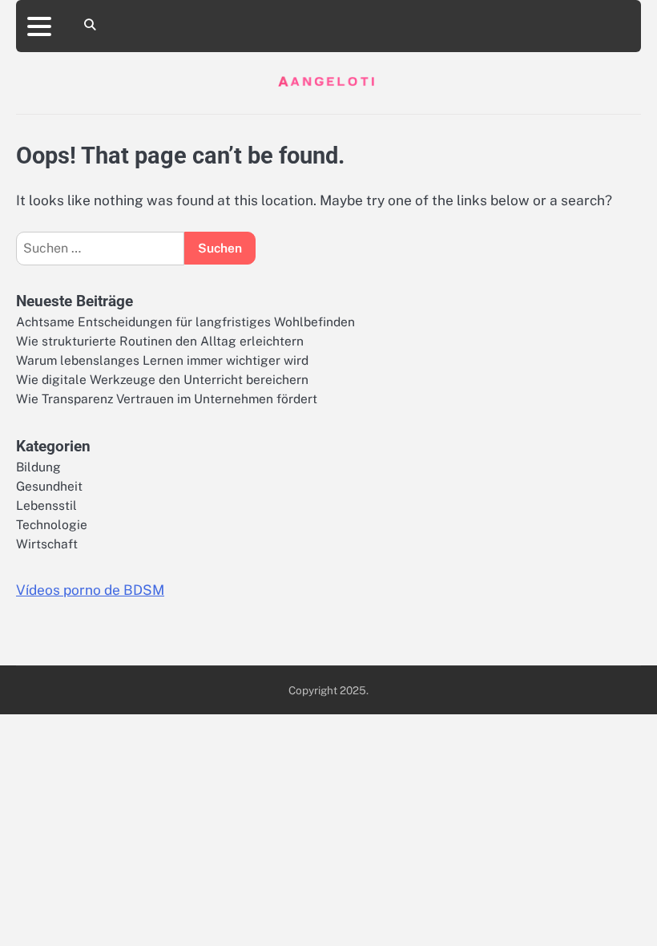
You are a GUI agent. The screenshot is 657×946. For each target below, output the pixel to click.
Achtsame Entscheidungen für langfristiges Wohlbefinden (185, 321)
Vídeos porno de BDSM (90, 590)
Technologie (51, 524)
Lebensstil (46, 505)
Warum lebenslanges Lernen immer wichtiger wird (162, 360)
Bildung (38, 466)
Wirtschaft (47, 543)
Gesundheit (49, 486)
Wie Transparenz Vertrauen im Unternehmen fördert (166, 398)
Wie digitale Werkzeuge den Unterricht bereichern (162, 379)
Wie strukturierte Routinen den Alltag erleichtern (160, 341)
